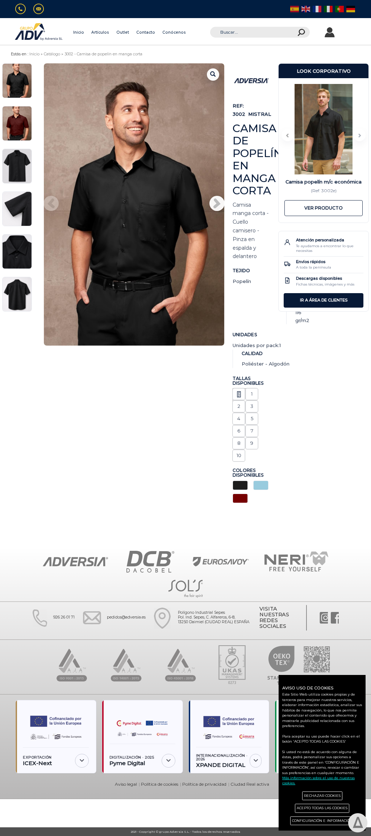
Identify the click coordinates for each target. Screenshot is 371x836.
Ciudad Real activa (249, 784)
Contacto (145, 32)
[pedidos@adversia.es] (41, 9)
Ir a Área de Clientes (323, 300)
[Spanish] (294, 9)
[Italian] (327, 9)
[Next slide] (359, 135)
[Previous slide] (288, 135)
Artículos (100, 32)
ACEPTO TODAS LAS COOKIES (322, 808)
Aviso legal (126, 784)
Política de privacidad (204, 784)
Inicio (78, 32)
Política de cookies (159, 784)
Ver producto (323, 208)
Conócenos (174, 32)
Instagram (324, 618)
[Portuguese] (339, 9)
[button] (217, 203)
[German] (350, 9)
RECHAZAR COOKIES (322, 796)
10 (239, 455)
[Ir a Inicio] (39, 31)
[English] (305, 9)
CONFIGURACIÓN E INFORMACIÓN (322, 821)
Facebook (335, 618)
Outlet (122, 32)
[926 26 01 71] (23, 9)
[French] (316, 9)
